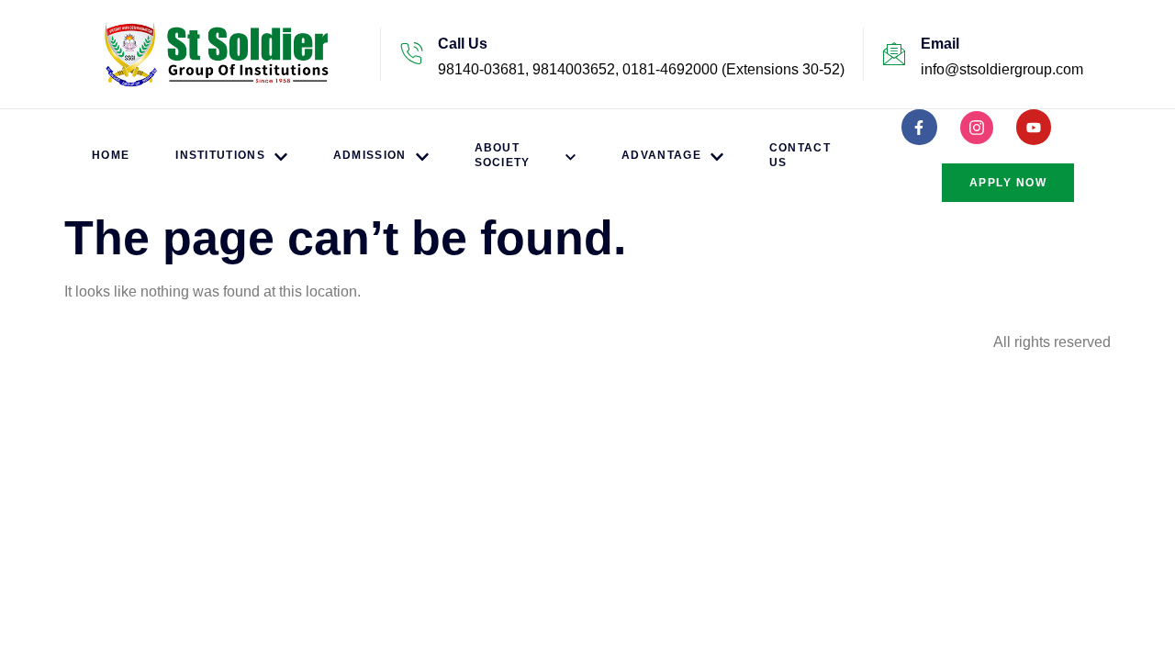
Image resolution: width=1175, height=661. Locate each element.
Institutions (220, 155)
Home (110, 155)
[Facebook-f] (918, 126)
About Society (503, 155)
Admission (370, 155)
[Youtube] (1033, 126)
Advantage (661, 155)
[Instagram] (976, 127)
